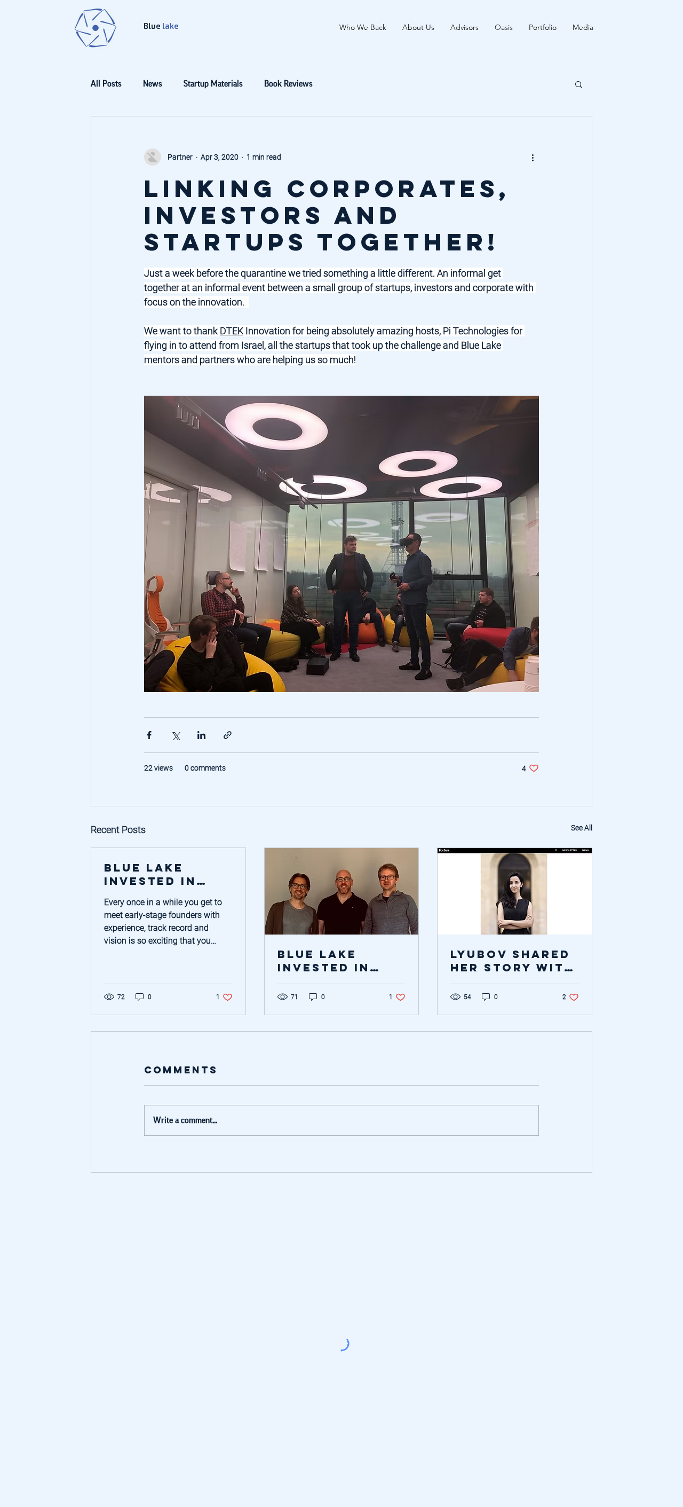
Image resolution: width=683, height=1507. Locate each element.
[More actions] (532, 157)
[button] (579, 84)
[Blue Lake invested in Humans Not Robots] (342, 891)
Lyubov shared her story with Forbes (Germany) (512, 960)
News (152, 84)
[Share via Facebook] (149, 735)
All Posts (106, 84)
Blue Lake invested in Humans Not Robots (325, 960)
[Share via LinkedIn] (201, 735)
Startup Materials (213, 84)
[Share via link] (228, 735)
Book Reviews (288, 84)
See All (581, 827)
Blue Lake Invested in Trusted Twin (158, 874)
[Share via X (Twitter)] (175, 735)
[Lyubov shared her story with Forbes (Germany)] (515, 891)
